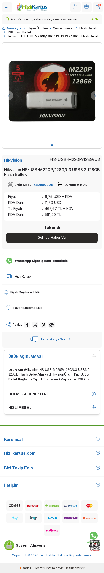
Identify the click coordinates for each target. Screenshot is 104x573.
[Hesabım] (75, 7)
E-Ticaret (37, 568)
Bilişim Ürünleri (37, 28)
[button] (52, 145)
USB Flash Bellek (19, 32)
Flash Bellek (88, 28)
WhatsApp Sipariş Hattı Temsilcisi (42, 261)
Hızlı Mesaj (20, 407)
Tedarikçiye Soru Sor (57, 339)
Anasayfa (14, 28)
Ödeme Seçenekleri (28, 394)
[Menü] (7, 7)
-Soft (24, 568)
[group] (52, 92)
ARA (94, 19)
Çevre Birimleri (63, 28)
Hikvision (13, 160)
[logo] (32, 7)
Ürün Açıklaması (25, 356)
